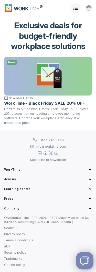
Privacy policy (14, 234)
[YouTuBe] (56, 153)
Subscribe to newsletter (48, 160)
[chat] (84, 260)
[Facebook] (45, 153)
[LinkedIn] (39, 153)
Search (9, 228)
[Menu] (75, 8)
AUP (7, 246)
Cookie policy (14, 265)
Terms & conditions (18, 240)
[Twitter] (51, 153)
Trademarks (13, 259)
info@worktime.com (51, 146)
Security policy (15, 252)
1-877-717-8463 (51, 140)
